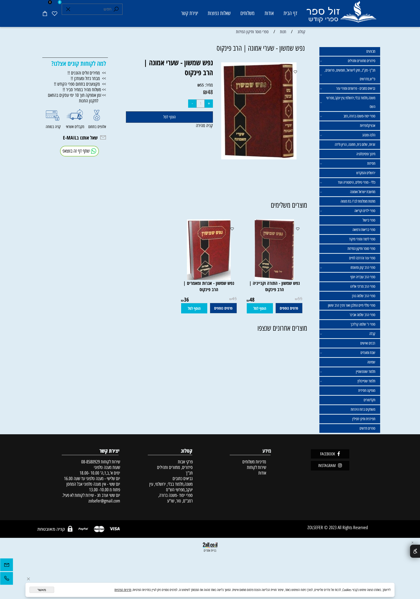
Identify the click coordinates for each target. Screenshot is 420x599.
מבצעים (370, 51)
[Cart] (44, 13)
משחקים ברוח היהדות (363, 409)
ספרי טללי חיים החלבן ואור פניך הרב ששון (351, 305)
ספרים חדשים (367, 428)
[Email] (6, 566)
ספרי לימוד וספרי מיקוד (362, 239)
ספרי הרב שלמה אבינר (362, 314)
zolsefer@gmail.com (103, 501)
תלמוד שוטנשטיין (365, 371)
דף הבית (290, 13)
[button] (259, 308)
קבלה (372, 333)
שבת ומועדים (367, 352)
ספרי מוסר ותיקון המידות (361, 248)
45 (234, 299)
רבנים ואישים (367, 343)
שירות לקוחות (256, 467)
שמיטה (371, 362)
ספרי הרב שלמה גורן (363, 296)
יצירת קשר (189, 13)
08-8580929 (90, 462)
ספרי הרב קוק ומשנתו (362, 267)
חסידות (371, 163)
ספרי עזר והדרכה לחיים (362, 258)
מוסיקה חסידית (366, 390)
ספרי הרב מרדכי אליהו (362, 286)
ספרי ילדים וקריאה (364, 210)
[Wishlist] (54, 13)
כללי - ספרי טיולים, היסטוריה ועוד (356, 182)
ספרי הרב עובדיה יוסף (362, 277)
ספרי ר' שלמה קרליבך (362, 324)
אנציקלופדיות (367, 125)
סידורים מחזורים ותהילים (361, 60)
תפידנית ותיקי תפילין (363, 419)
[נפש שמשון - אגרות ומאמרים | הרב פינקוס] (209, 278)
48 (210, 92)
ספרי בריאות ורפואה (363, 229)
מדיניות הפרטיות (122, 590)
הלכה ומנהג (368, 135)
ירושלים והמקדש (365, 173)
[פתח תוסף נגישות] (415, 551)
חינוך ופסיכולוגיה (365, 154)
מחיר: (208, 85)
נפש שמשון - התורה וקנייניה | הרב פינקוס (274, 286)
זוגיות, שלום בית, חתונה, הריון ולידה (355, 144)
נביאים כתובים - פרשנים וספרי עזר (355, 88)
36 (186, 299)
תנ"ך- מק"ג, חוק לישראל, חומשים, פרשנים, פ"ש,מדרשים (349, 74)
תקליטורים (369, 400)
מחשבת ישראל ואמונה (362, 191)
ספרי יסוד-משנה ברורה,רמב (359, 116)
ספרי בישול (369, 220)
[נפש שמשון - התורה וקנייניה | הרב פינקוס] (274, 278)
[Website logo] (341, 14)
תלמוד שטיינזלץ (366, 381)
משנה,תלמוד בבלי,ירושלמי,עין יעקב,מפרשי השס (350, 102)
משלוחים (247, 13)
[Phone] (6, 579)
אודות (269, 13)
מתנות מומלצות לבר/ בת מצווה (358, 201)
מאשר (41, 590)
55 (202, 85)
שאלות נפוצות (219, 13)
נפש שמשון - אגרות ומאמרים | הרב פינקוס (208, 286)
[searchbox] (92, 9)
